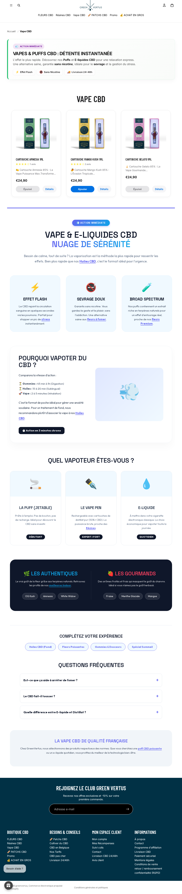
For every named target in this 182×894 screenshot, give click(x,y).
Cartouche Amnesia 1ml (29, 159)
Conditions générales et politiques (91, 887)
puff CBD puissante (150, 748)
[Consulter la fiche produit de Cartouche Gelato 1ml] (145, 135)
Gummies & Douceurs (108, 646)
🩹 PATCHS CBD (97, 15)
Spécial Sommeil (142, 646)
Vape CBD (79, 15)
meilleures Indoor (60, 585)
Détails (49, 189)
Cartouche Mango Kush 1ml (87, 159)
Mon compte (99, 839)
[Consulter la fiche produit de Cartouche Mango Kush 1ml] (91, 135)
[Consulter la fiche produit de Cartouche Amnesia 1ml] (36, 135)
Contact (96, 851)
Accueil (11, 31)
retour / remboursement (148, 868)
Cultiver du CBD (59, 843)
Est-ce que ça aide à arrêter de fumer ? (50, 680)
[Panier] (172, 5)
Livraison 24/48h (59, 860)
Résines (91, 528)
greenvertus (21, 885)
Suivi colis (97, 847)
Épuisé (27, 189)
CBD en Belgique (59, 847)
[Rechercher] (19, 5)
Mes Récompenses (103, 843)
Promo (113, 15)
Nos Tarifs (55, 851)
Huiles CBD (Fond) (40, 646)
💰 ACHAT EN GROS (132, 15)
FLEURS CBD (45, 15)
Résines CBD (63, 15)
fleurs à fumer (96, 319)
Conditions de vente (146, 864)
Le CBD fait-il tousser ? (39, 696)
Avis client (98, 860)
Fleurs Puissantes (73, 646)
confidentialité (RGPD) (147, 872)
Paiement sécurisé (145, 855)
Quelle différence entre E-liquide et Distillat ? (54, 712)
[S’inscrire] (127, 809)
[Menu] (11, 5)
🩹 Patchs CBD (58, 839)
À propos (140, 839)
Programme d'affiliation (148, 847)
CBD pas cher (58, 855)
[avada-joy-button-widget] (8, 885)
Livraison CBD (143, 851)
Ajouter (82, 189)
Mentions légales (144, 860)
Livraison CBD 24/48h (105, 855)
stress (45, 319)
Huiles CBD (87, 261)
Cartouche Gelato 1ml (138, 159)
